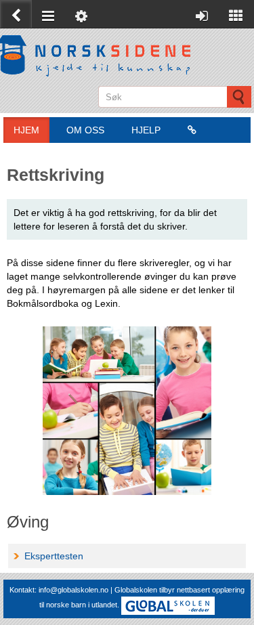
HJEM (26, 130)
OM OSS (85, 130)
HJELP (146, 130)
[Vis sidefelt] (236, 14)
